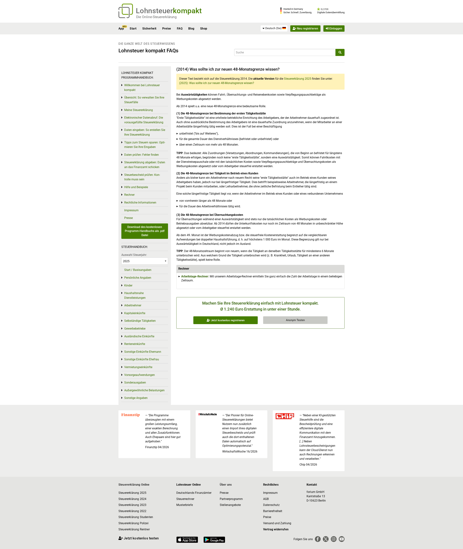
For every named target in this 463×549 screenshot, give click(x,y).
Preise (166, 28)
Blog (191, 28)
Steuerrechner (185, 499)
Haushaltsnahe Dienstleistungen (135, 295)
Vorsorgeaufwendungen (139, 375)
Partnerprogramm (231, 499)
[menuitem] (274, 28)
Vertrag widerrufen (275, 529)
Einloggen (335, 28)
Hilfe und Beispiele (136, 187)
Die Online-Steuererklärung (156, 17)
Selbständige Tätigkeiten (140, 320)
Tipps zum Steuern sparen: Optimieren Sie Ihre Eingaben (144, 145)
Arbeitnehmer (132, 305)
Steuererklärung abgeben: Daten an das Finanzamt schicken (144, 165)
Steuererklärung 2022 (132, 511)
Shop (203, 28)
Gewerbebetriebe (134, 328)
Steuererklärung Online (134, 484)
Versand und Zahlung (277, 523)
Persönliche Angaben (137, 277)
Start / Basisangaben (137, 270)
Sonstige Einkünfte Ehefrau (141, 359)
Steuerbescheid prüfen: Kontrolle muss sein (142, 177)
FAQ (179, 28)
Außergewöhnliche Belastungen (144, 390)
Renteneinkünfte (134, 344)
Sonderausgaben (135, 382)
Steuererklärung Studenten (135, 517)
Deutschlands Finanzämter (193, 492)
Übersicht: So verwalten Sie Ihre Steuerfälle (144, 100)
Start (133, 28)
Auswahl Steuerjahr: (134, 255)
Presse (128, 218)
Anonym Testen (295, 320)
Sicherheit (149, 28)
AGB (266, 499)
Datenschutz (271, 505)
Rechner (129, 194)
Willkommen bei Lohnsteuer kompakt (142, 87)
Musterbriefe (184, 505)
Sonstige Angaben (136, 398)
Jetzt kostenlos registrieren (227, 320)
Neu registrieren (307, 28)
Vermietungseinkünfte (138, 367)
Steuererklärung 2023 (132, 505)
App (121, 28)
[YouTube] (342, 539)
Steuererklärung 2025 (297, 78)
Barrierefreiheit (272, 511)
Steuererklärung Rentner (134, 529)
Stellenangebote (230, 505)
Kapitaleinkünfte (134, 313)
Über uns (226, 484)
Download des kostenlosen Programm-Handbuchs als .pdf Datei (145, 231)
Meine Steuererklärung (138, 110)
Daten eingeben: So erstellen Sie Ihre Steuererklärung (144, 132)
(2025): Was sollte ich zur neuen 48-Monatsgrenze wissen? (216, 83)
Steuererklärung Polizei (133, 523)
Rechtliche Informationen (140, 202)
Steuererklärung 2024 (132, 499)
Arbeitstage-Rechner (194, 276)
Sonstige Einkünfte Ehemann (142, 351)
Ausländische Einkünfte (139, 336)
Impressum (131, 210)
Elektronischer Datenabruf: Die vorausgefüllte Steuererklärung (143, 120)
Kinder (128, 285)
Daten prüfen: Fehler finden (141, 154)
